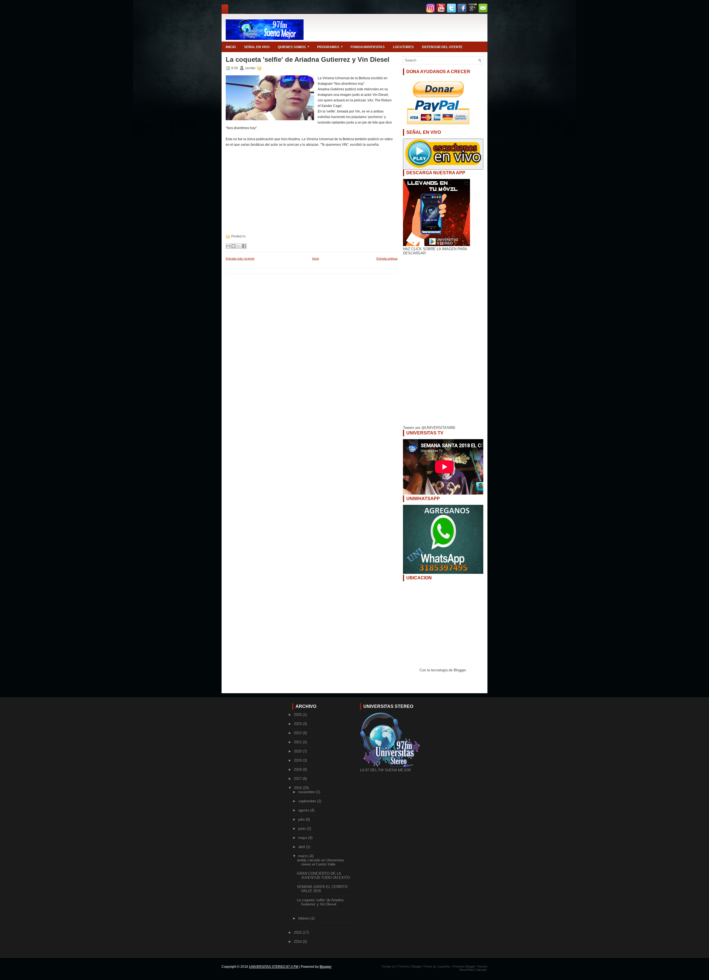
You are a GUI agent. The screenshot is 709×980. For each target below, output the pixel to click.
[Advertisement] (310, 186)
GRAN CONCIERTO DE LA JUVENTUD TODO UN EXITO (323, 875)
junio (302, 829)
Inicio (315, 258)
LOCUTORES (403, 47)
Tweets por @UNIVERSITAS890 (429, 428)
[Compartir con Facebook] (244, 246)
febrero (304, 918)
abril (302, 847)
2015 (298, 932)
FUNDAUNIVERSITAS (368, 47)
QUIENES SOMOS (293, 47)
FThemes (402, 966)
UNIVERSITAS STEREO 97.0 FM (273, 967)
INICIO (231, 47)
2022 (298, 733)
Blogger (460, 670)
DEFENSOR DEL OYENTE (442, 47)
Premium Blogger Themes (470, 966)
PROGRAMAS (330, 47)
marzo (303, 856)
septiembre (307, 801)
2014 (298, 942)
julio (302, 819)
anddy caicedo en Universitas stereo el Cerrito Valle (320, 862)
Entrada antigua (386, 258)
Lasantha (443, 966)
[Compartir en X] (239, 246)
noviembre (307, 792)
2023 (298, 724)
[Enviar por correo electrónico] (228, 246)
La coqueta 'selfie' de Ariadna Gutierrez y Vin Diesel (307, 59)
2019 (298, 760)
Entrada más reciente (240, 258)
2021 (298, 742)
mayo (303, 838)
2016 (298, 788)
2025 (298, 715)
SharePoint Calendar (473, 969)
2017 (298, 779)
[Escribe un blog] (233, 246)
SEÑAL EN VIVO (256, 47)
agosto (304, 810)
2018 (298, 769)
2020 (298, 751)
